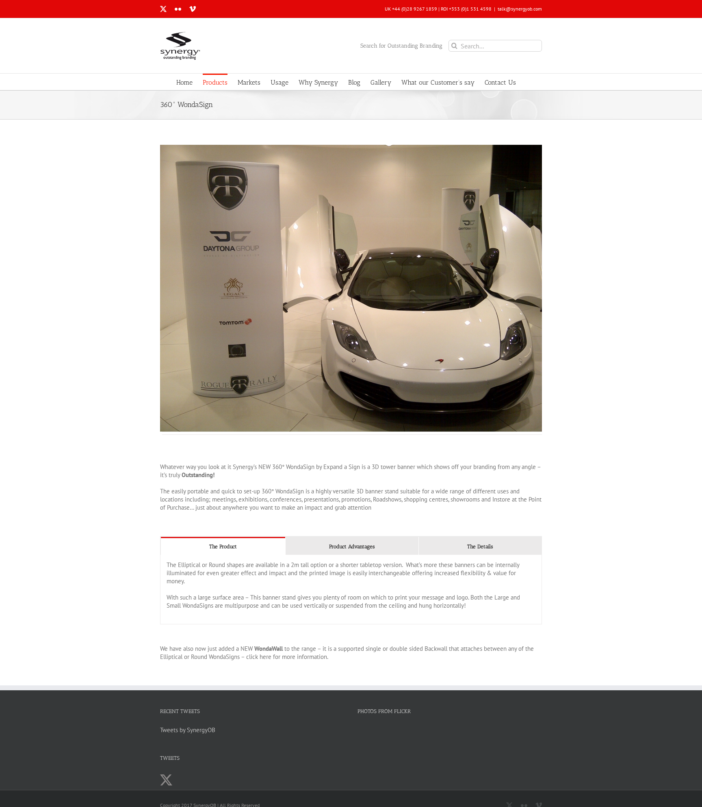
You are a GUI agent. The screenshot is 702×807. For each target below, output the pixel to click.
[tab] (223, 546)
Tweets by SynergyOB (187, 730)
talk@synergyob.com (520, 9)
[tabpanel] (351, 589)
